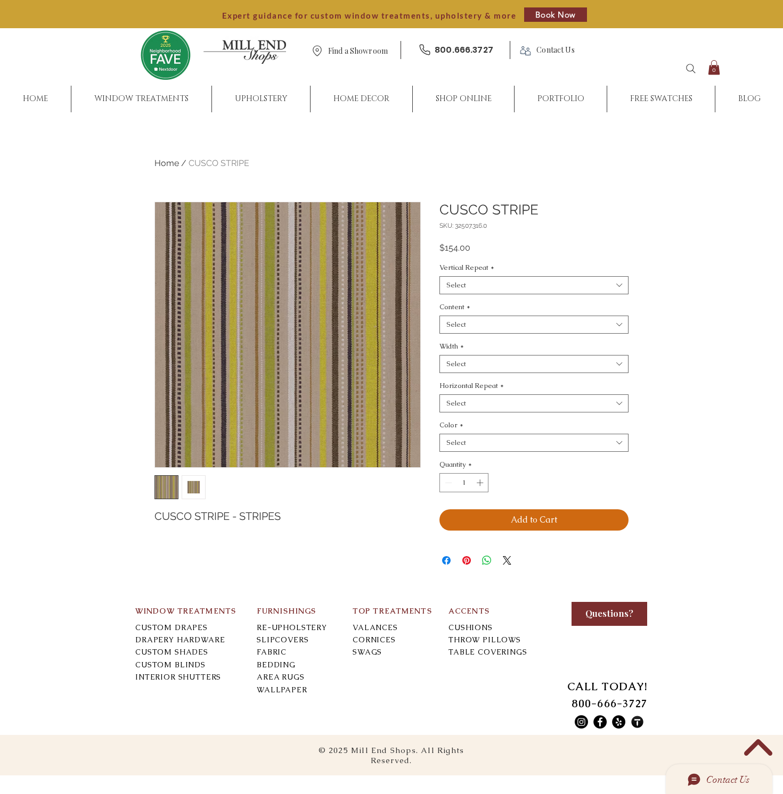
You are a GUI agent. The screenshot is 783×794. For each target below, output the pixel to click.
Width (451, 346)
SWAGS (367, 652)
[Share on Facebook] (446, 560)
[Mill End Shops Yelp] (618, 722)
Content (454, 307)
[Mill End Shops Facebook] (600, 722)
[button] (358, 51)
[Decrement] (447, 483)
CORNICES (374, 639)
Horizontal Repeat (471, 386)
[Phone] (425, 50)
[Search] (691, 68)
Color (451, 425)
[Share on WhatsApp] (486, 560)
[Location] (317, 51)
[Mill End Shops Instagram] (581, 722)
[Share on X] (507, 560)
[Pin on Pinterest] (466, 560)
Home (166, 163)
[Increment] (481, 483)
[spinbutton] (464, 483)
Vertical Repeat (466, 267)
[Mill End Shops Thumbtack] (637, 722)
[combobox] (534, 285)
